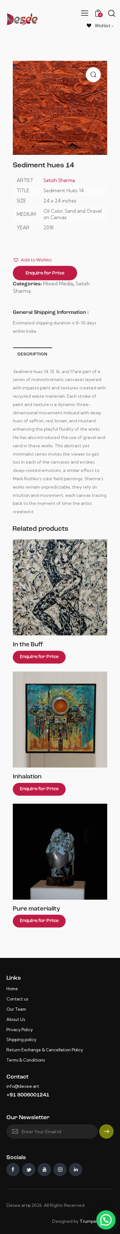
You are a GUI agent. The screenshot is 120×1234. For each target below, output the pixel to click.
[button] (32, 260)
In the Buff (28, 645)
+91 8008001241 (27, 1095)
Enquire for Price (45, 273)
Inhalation (27, 777)
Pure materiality (36, 909)
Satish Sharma (59, 180)
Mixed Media (58, 283)
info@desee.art (22, 1086)
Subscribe (106, 1134)
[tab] (32, 354)
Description (33, 354)
